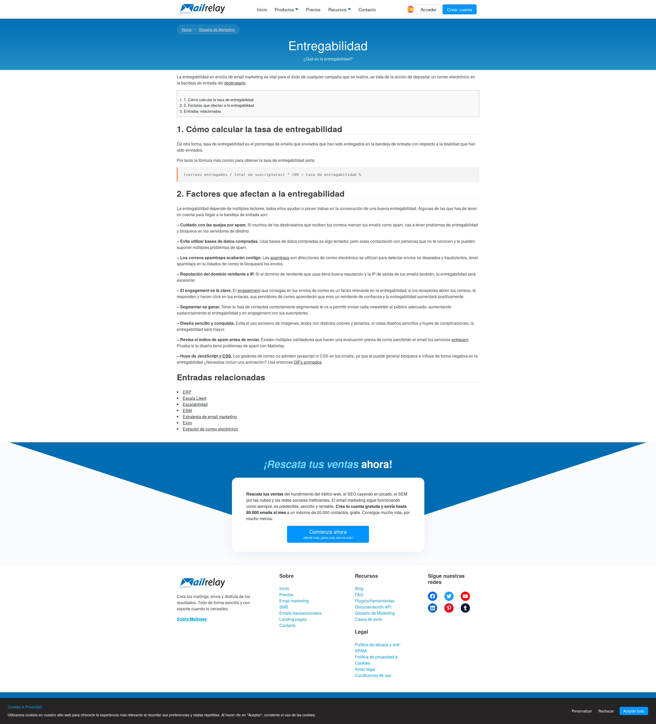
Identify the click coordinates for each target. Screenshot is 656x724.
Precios (313, 9)
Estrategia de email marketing (210, 416)
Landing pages (292, 619)
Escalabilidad (195, 404)
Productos (284, 9)
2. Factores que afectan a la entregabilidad (217, 105)
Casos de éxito (368, 619)
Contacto (367, 9)
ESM (187, 410)
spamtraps (279, 257)
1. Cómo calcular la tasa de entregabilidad (216, 99)
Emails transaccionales (300, 613)
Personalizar (582, 710)
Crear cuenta (459, 9)
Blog (359, 588)
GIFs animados (308, 362)
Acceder (428, 9)
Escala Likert (194, 398)
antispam (460, 339)
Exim (187, 423)
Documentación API (373, 607)
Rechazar (606, 710)
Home (187, 29)
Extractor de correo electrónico (210, 429)
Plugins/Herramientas (374, 601)
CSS (226, 356)
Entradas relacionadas (200, 111)
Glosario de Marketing (217, 29)
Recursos (337, 9)
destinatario (234, 83)
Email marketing (294, 601)
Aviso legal (365, 669)
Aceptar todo (633, 710)
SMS (283, 607)
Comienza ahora (328, 534)
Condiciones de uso (373, 675)
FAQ (359, 594)
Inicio (262, 9)
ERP (187, 392)
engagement (249, 290)
